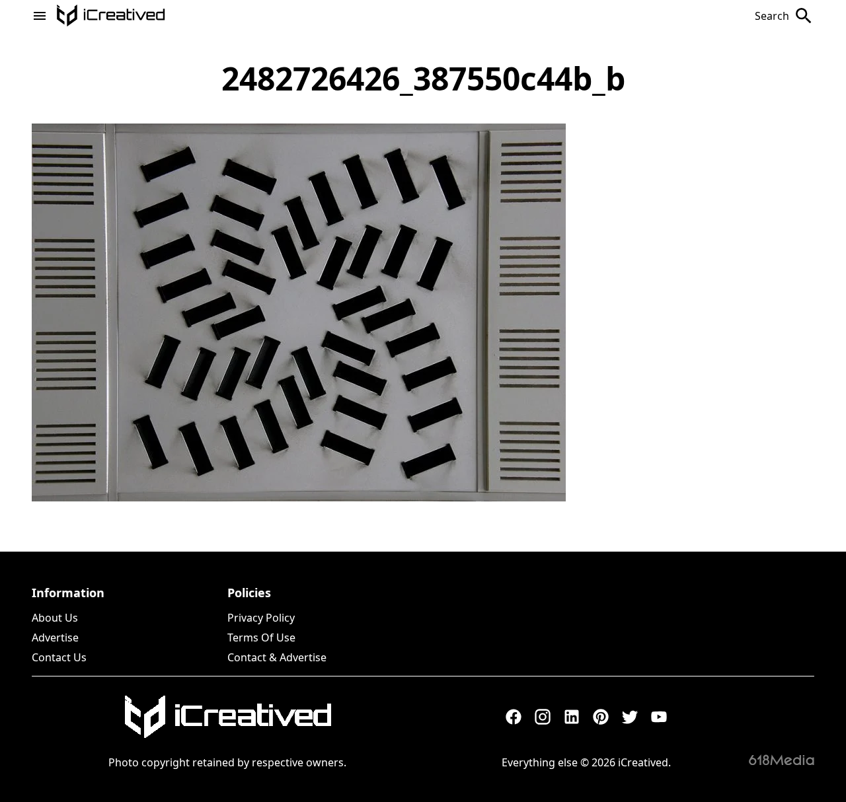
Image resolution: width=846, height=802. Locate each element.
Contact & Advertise (277, 657)
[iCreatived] (227, 717)
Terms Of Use (261, 637)
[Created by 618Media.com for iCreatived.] (781, 759)
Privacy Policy (261, 617)
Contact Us (59, 657)
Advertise (55, 637)
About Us (55, 617)
